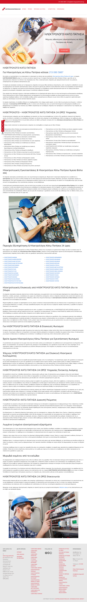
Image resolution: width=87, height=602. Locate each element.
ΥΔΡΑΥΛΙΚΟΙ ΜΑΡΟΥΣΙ (34, 565)
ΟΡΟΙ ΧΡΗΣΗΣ (20, 554)
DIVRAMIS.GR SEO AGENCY (77, 599)
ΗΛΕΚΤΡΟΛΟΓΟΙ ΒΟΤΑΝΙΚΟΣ (11, 265)
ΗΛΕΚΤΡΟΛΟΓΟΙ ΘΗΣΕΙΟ (10, 277)
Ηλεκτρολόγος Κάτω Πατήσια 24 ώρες (63, 76)
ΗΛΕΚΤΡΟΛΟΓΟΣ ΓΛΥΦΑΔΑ (35, 573)
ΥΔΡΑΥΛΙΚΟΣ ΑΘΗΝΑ (36, 567)
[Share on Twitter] (2, 125)
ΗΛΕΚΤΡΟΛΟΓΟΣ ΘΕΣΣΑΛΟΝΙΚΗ (63, 588)
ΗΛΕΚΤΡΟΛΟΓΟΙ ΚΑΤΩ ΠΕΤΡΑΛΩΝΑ (13, 283)
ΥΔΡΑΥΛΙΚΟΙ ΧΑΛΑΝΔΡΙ (34, 561)
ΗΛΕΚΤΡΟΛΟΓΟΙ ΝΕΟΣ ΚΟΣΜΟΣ (54, 271)
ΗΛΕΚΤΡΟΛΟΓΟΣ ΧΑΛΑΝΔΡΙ (35, 577)
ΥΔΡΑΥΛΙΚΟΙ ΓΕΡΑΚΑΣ (36, 593)
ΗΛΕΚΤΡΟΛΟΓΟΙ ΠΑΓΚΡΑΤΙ (53, 273)
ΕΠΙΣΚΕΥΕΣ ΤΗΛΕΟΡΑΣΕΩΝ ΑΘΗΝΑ (63, 579)
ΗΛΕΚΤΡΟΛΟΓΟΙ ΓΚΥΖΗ (10, 271)
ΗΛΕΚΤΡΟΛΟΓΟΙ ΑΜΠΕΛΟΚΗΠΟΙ (12, 259)
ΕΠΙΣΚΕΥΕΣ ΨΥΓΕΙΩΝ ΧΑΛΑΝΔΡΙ (64, 556)
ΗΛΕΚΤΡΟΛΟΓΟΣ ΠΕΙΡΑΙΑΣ (35, 570)
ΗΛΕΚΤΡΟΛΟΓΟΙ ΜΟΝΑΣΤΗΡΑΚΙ (54, 269)
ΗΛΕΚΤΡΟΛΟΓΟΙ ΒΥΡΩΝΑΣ (11, 267)
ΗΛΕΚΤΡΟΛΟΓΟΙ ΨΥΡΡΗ (52, 279)
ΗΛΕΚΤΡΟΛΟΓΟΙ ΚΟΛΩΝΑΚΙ (53, 259)
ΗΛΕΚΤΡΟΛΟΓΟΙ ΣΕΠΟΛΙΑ (52, 277)
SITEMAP (19, 552)
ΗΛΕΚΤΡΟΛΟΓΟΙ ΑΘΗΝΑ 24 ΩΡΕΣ (35, 584)
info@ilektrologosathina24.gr (75, 2)
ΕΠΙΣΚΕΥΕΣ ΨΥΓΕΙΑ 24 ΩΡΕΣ (64, 549)
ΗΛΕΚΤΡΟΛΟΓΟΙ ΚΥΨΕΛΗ (52, 265)
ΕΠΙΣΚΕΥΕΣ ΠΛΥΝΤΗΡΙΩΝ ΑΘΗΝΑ (62, 560)
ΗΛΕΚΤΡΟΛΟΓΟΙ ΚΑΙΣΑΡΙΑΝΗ (12, 279)
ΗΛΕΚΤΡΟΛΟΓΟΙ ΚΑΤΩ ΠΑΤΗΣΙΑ (12, 281)
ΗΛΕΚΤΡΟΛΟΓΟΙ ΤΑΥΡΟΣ (52, 281)
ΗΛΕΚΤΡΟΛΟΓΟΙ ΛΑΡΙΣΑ (63, 583)
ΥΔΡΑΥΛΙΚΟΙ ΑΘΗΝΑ (36, 548)
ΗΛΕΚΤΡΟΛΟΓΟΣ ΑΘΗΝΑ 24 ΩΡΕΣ (35, 580)
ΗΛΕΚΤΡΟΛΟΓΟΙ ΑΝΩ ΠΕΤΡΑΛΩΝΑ (13, 263)
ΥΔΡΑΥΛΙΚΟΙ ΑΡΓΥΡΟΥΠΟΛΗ (35, 587)
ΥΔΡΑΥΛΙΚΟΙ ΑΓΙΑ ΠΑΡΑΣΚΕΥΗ (35, 591)
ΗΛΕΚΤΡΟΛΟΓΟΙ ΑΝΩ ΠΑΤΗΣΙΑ (12, 261)
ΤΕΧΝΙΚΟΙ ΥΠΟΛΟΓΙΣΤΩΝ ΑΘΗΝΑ (63, 570)
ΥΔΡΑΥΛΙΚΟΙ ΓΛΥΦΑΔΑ (34, 558)
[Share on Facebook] (2, 122)
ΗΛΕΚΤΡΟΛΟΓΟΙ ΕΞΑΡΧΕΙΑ (11, 273)
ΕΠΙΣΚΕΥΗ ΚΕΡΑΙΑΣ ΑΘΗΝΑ (64, 574)
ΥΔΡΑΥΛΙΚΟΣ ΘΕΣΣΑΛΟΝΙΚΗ (63, 591)
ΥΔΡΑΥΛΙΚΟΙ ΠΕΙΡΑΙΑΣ (34, 551)
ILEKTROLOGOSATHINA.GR (62, 599)
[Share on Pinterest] (2, 131)
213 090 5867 (62, 2)
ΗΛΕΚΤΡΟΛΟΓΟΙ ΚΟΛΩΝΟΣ (53, 261)
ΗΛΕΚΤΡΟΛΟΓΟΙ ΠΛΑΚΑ (52, 275)
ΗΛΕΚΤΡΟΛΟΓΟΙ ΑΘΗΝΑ (10, 257)
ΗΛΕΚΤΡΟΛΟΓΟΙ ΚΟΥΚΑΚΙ (52, 263)
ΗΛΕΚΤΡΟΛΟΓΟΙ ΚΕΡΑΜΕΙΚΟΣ (54, 257)
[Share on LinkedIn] (2, 128)
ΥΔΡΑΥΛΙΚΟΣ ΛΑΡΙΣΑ (64, 585)
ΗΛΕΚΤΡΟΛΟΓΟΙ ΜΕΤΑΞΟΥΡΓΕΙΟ (54, 267)
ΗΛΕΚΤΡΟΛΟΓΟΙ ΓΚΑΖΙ (10, 269)
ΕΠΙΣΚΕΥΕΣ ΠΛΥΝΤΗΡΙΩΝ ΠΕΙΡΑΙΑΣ (62, 565)
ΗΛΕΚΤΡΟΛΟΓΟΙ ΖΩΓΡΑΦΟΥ (11, 275)
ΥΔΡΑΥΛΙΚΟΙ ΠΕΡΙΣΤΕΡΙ (34, 554)
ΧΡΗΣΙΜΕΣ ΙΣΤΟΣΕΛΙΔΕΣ (20, 557)
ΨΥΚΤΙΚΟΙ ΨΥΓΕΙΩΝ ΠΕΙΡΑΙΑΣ (64, 553)
